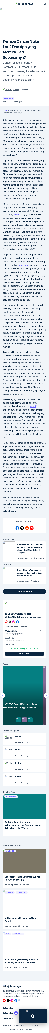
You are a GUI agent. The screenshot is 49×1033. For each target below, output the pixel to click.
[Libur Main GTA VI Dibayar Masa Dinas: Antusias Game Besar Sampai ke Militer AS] (24, 695)
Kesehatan (9, 892)
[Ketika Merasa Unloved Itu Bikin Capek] (24, 902)
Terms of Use (33, 1025)
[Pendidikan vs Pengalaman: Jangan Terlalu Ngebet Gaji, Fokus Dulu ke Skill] (9, 575)
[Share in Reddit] (26, 528)
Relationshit (8, 98)
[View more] (9, 606)
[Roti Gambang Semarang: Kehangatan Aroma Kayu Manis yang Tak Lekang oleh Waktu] (24, 806)
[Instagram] (14, 622)
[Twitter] (10, 622)
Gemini (16, 214)
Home (5, 110)
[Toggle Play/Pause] (33, 1016)
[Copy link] (31, 528)
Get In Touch (23, 654)
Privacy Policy (19, 1025)
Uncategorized (11, 796)
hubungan (23, 265)
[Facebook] (18, 622)
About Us (6, 1025)
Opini (8, 934)
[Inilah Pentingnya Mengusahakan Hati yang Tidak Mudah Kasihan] (24, 943)
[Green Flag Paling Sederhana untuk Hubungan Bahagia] (24, 861)
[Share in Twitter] (22, 528)
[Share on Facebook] (17, 528)
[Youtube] (6, 622)
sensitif (33, 406)
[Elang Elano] (11, 89)
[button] (4, 4)
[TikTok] (19, 1001)
